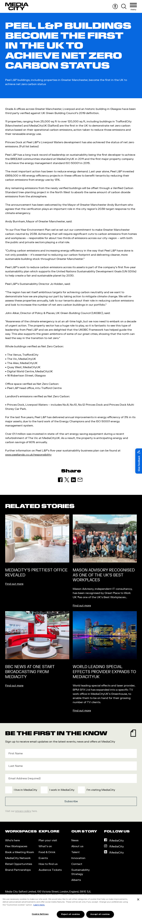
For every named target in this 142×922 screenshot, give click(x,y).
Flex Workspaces (16, 846)
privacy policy (23, 811)
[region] (71, 908)
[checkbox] (70, 789)
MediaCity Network (18, 858)
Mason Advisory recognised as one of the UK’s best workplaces (104, 575)
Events (43, 858)
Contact (76, 864)
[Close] (138, 899)
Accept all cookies (100, 914)
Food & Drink (47, 852)
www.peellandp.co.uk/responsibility (28, 454)
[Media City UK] (17, 6)
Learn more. (39, 905)
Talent (75, 852)
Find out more (14, 584)
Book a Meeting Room (19, 852)
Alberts (76, 880)
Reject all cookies (70, 914)
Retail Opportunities (18, 864)
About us (77, 846)
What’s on (45, 846)
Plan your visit (48, 840)
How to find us (48, 864)
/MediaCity (116, 840)
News (74, 840)
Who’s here (12, 840)
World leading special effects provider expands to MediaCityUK (104, 671)
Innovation (78, 858)
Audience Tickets (50, 870)
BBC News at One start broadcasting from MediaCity (30, 671)
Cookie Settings (40, 914)
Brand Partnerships (18, 870)
